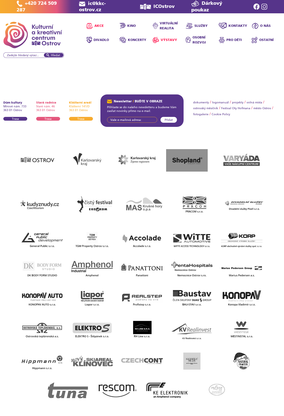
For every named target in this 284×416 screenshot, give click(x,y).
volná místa (254, 102)
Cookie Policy (221, 114)
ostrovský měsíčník (205, 108)
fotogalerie (201, 114)
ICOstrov (164, 6)
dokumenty (201, 102)
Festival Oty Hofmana (235, 108)
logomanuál (220, 102)
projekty (237, 102)
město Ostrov (262, 108)
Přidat (169, 119)
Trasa (15, 118)
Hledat (55, 55)
